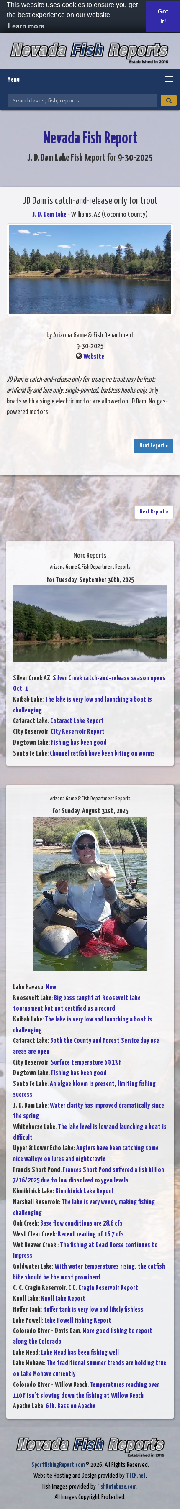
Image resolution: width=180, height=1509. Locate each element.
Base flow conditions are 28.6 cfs (81, 1223)
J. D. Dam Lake (49, 214)
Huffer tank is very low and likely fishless (93, 1309)
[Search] (169, 100)
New (51, 987)
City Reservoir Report (78, 731)
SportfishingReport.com (58, 1465)
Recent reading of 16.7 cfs (91, 1234)
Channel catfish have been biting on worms (102, 753)
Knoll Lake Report (63, 1298)
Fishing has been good (79, 742)
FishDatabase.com (116, 1486)
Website (93, 356)
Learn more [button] (26, 26)
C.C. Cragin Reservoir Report (103, 1288)
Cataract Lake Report (77, 721)
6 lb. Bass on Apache (70, 1406)
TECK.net (136, 1476)
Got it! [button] (163, 16)
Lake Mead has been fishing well (80, 1352)
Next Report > (153, 446)
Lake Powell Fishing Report (77, 1320)
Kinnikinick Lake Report (84, 1191)
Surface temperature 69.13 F (86, 1062)
